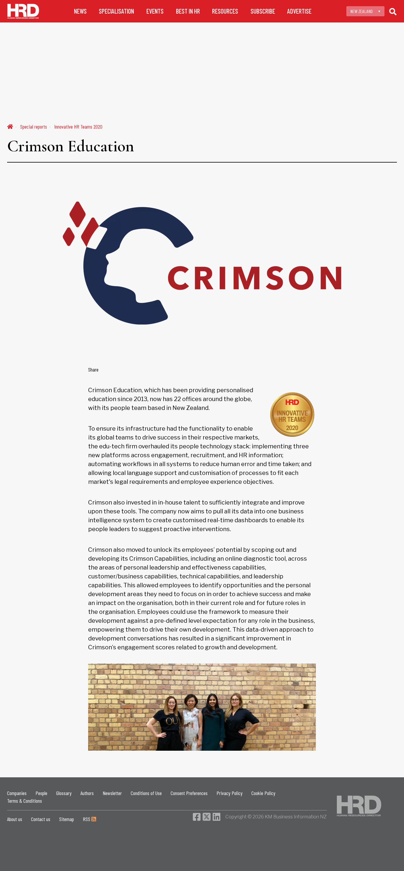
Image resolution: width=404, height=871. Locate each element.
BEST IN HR (188, 11)
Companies (17, 793)
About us (14, 819)
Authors (87, 793)
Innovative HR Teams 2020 (78, 126)
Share (93, 369)
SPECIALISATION (116, 11)
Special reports (33, 126)
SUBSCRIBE (263, 11)
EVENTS (155, 11)
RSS (87, 819)
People (41, 793)
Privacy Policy (229, 793)
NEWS (80, 11)
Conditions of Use (146, 793)
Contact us (40, 819)
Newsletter (112, 793)
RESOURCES (225, 11)
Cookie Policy (263, 793)
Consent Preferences (189, 793)
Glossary (64, 793)
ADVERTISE (299, 11)
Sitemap (66, 819)
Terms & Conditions (24, 800)
